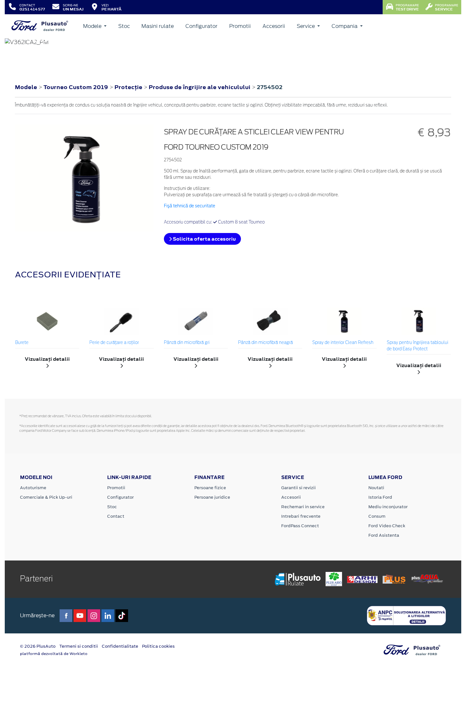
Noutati (376, 488)
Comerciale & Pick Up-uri (46, 497)
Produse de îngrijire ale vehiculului (200, 87)
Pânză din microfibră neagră (265, 343)
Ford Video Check (386, 526)
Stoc (124, 26)
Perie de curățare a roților (114, 343)
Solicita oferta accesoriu (204, 239)
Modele (93, 26)
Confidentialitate (120, 646)
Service (306, 26)
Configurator (201, 26)
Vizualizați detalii (47, 359)
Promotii (240, 26)
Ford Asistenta (383, 535)
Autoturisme (33, 488)
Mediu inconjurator (388, 507)
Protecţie (129, 87)
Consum (376, 516)
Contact (115, 516)
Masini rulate (157, 26)
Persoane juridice (212, 497)
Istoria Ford (380, 497)
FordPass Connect (300, 526)
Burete (22, 343)
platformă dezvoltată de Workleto (53, 653)
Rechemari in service (303, 507)
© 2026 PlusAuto (37, 646)
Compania (345, 26)
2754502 (269, 87)
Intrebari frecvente (300, 516)
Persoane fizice (210, 488)
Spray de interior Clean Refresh (342, 343)
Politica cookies (158, 646)
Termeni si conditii (78, 646)
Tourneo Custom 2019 (75, 87)
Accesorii (273, 26)
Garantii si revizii (298, 488)
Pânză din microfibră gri (187, 343)
